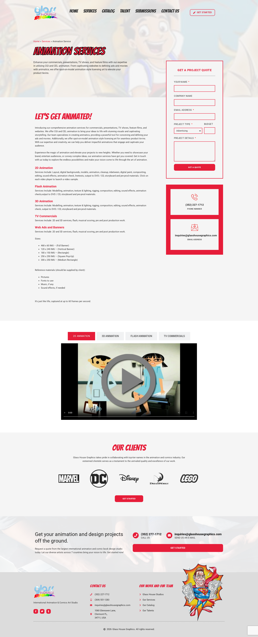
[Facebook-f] (35, 611)
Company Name (183, 96)
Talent (125, 11)
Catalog (108, 11)
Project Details (184, 138)
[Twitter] (42, 611)
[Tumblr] (48, 611)
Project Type (182, 124)
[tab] (81, 336)
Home (73, 11)
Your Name (181, 82)
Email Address (183, 110)
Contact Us (170, 11)
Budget (208, 124)
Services (89, 11)
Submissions (145, 11)
